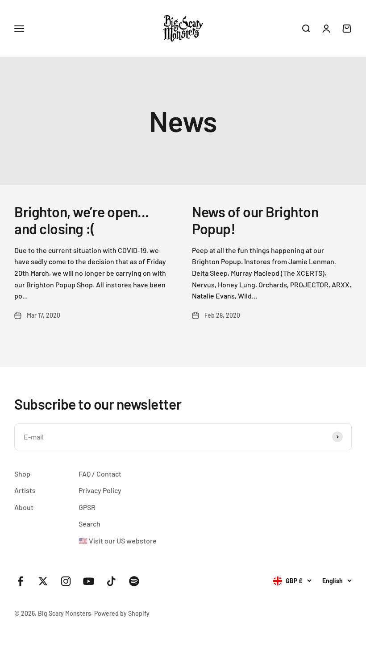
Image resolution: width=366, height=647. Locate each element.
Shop (22, 473)
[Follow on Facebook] (20, 581)
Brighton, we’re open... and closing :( (81, 220)
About (23, 507)
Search (89, 523)
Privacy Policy (100, 490)
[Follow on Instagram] (66, 581)
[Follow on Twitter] (43, 581)
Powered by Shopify (122, 613)
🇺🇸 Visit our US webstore (118, 540)
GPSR (87, 507)
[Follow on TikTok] (111, 581)
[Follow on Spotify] (134, 581)
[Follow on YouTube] (89, 581)
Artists (25, 490)
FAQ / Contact (100, 473)
